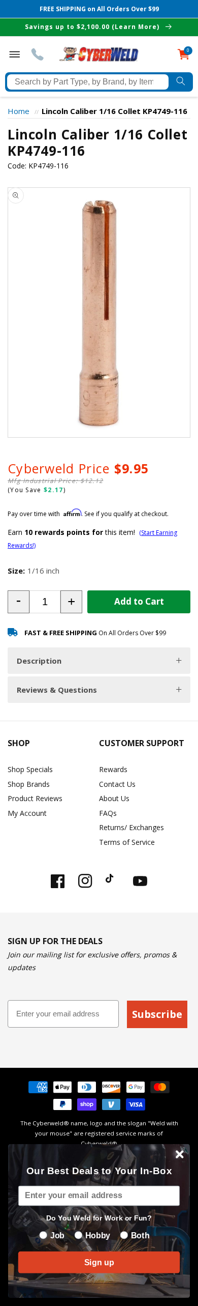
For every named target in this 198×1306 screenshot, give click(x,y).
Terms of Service (127, 842)
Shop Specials (30, 769)
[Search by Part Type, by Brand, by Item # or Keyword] (181, 82)
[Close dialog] (180, 1154)
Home (18, 111)
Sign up (99, 1262)
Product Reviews (35, 798)
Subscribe (157, 1014)
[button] (18, 601)
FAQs (108, 813)
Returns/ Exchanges (131, 827)
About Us (114, 798)
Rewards (113, 769)
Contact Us (117, 784)
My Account (27, 813)
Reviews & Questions (57, 690)
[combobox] (88, 82)
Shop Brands (29, 784)
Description (39, 661)
